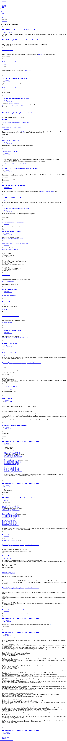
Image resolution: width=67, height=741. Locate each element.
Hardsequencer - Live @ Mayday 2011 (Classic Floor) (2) (13, 457)
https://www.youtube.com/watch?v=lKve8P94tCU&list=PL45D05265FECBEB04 (15, 337)
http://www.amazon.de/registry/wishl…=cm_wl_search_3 (11, 393)
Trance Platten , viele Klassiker (10, 386)
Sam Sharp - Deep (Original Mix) (7, 309)
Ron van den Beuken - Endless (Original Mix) (9, 295)
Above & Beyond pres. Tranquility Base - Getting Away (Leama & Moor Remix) (15, 163)
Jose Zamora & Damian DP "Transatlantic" (13, 222)
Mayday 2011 (4, 119)
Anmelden (4, 5)
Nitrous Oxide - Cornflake (25, 131)
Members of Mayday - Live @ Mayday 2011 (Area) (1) (13, 471)
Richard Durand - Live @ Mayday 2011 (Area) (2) (12, 452)
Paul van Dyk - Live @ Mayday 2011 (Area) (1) (11, 463)
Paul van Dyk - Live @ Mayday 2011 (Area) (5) (11, 466)
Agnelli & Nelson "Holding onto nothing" (12, 197)
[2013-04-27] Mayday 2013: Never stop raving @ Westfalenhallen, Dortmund (21, 363)
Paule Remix (10, 68)
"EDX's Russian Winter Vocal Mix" (13, 103)
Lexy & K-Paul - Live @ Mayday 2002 (8, 573)
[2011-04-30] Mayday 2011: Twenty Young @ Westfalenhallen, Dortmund (20, 113)
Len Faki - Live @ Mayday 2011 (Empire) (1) (11, 459)
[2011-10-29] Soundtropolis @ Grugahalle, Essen (14, 609)
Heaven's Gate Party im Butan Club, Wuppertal (47, 191)
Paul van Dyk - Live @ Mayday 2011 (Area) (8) (11, 469)
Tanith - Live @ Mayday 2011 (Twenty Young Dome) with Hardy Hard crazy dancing (15, 122)
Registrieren (4, 6)
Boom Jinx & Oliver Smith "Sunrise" (11, 127)
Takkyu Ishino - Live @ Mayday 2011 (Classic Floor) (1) (13, 461)
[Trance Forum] (17, 9)
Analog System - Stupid (27, 70)
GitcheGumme (6, 31)
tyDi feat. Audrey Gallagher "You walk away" (14, 185)
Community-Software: (6, 740)
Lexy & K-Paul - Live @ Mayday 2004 (8, 572)
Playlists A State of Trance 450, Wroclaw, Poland (14, 425)
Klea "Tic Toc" (6, 275)
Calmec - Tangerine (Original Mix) (7, 57)
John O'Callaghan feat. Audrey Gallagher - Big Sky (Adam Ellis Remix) (13, 105)
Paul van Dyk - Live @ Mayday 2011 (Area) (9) (11, 470)
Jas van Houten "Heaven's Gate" (10, 316)
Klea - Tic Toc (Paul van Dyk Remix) (8, 281)
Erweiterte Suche (5, 17)
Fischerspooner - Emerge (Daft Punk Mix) (21, 73)
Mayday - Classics (6, 555)
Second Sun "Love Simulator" (10, 343)
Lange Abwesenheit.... (7, 398)
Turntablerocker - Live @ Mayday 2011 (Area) (11, 455)
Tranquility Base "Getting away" (10, 151)
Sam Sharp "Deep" (7, 301)
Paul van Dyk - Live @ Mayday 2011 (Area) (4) (11, 465)
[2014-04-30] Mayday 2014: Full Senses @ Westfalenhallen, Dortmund (20, 40)
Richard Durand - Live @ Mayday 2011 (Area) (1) (10, 504)
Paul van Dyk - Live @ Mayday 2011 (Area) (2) (11, 464)
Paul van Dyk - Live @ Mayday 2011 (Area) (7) (11, 468)
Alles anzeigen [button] (6, 477)
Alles (3, 13)
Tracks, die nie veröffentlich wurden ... (12, 330)
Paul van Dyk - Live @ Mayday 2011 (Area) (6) (11, 467)
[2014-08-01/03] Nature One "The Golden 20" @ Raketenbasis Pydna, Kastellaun (22, 29)
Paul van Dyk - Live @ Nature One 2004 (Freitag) (10, 249)
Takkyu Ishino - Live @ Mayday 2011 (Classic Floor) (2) (13, 462)
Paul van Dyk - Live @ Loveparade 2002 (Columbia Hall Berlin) (12, 238)
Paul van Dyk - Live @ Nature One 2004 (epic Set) (15, 243)
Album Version (40, 54)
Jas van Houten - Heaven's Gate (7, 322)
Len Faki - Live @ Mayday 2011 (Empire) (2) (11, 460)
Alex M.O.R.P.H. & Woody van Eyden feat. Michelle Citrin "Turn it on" (20, 168)
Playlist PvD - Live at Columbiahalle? (11, 231)
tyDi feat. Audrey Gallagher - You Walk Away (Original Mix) (11, 189)
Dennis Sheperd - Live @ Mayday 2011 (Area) (9, 540)
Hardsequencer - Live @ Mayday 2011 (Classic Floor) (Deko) (14, 458)
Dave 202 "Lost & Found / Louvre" (11, 140)
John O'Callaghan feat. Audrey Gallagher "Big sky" (15, 78)
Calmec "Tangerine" (7, 50)
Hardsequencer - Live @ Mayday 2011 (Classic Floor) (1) (13, 456)
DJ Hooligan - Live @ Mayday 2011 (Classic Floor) (12, 453)
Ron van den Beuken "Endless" (10, 289)
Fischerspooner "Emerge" (9, 61)
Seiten (3, 15)
